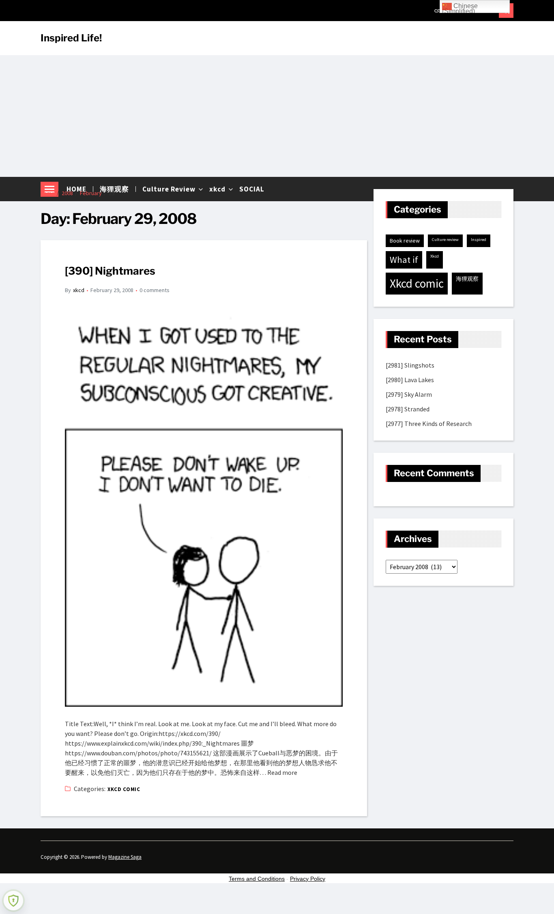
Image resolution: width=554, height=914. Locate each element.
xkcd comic (123, 789)
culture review (445, 239)
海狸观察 (467, 278)
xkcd (78, 290)
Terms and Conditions (257, 878)
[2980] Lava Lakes (410, 380)
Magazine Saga (125, 857)
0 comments (155, 290)
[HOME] (438, 10)
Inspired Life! (71, 38)
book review (405, 240)
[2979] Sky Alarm (409, 394)
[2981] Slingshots (410, 365)
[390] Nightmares (110, 271)
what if (404, 259)
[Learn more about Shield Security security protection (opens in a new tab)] (13, 900)
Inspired (478, 239)
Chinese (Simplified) (460, 7)
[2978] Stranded (407, 409)
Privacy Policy (307, 878)
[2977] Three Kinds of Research (429, 423)
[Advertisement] (277, 116)
